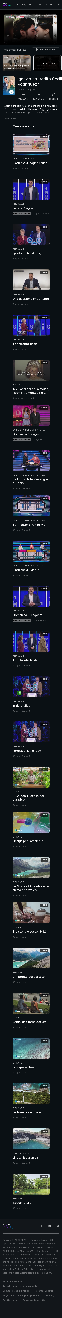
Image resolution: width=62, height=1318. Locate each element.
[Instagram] (49, 1226)
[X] (57, 1226)
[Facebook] (41, 1226)
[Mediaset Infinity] (7, 5)
